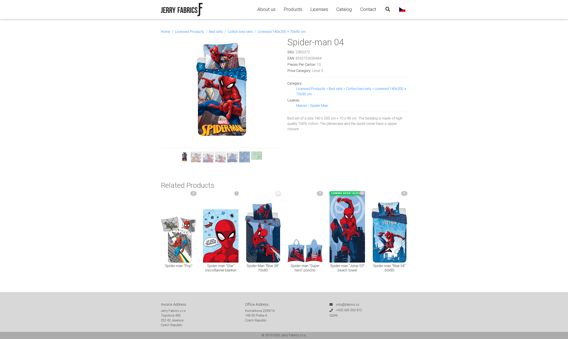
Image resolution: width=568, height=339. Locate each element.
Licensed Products (189, 31)
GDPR (333, 316)
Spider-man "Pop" (178, 265)
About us (266, 9)
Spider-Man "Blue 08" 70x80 (263, 267)
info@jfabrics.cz (347, 305)
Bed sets (216, 31)
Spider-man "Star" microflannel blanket (220, 267)
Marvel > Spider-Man (312, 105)
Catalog (344, 9)
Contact (368, 9)
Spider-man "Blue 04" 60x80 (389, 267)
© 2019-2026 (271, 335)
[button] (170, 99)
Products (293, 9)
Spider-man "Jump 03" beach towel (347, 267)
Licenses (319, 9)
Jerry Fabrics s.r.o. (294, 335)
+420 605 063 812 (349, 310)
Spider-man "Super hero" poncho (305, 267)
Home (165, 31)
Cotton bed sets (240, 31)
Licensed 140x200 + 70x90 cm (282, 31)
